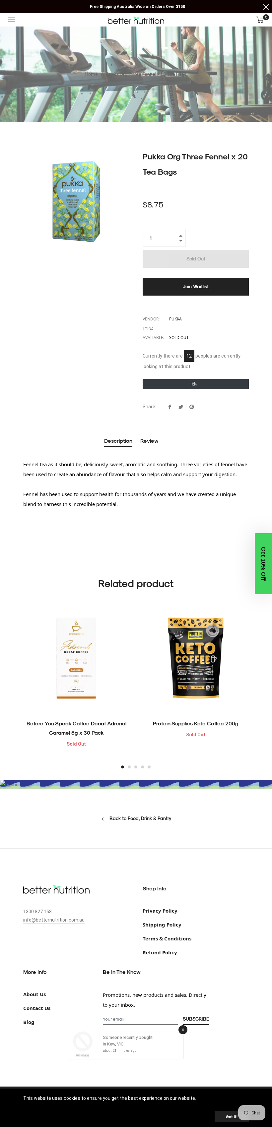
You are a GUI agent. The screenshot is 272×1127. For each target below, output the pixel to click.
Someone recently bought (128, 1037)
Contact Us (36, 1008)
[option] (76, 687)
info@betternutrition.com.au (54, 920)
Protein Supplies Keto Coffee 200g (195, 723)
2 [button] (129, 766)
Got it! (232, 1116)
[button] (263, 563)
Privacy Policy (160, 910)
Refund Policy (160, 952)
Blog (28, 1022)
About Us (34, 994)
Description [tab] (118, 440)
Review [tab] (150, 440)
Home (91, 74)
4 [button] (142, 766)
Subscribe (196, 1019)
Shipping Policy (162, 924)
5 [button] (149, 766)
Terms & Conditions (167, 938)
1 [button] (122, 766)
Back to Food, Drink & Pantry (139, 818)
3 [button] (135, 766)
